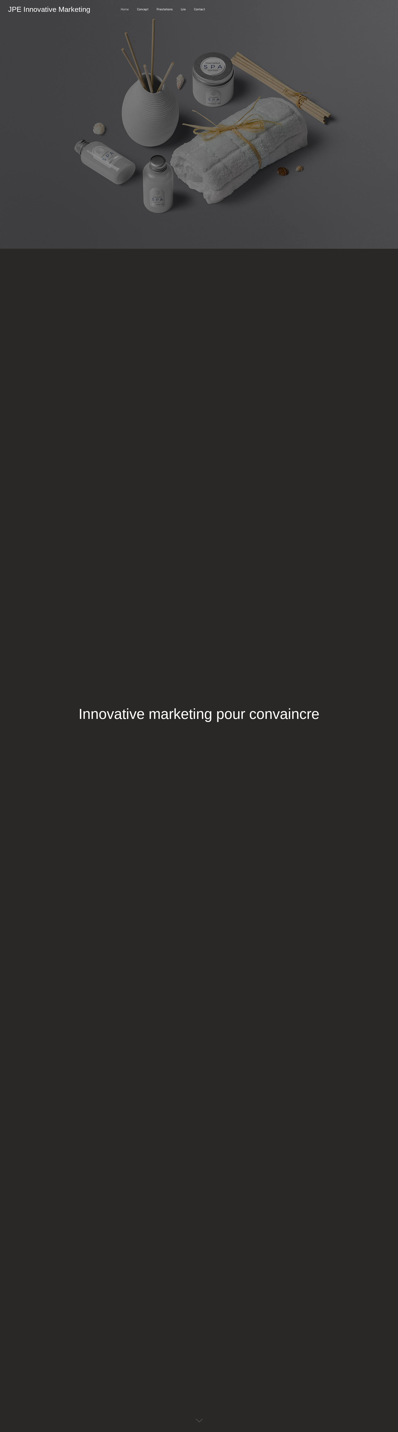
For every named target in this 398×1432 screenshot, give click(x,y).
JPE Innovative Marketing (49, 9)
